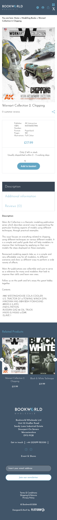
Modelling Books (29, 18)
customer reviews (11, 112)
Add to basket (28, 166)
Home (16, 18)
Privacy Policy (28, 498)
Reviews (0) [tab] (13, 206)
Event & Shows (28, 456)
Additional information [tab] (20, 196)
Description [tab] (12, 186)
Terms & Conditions (28, 493)
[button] (55, 359)
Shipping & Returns (28, 495)
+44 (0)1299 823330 (36, 442)
